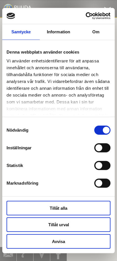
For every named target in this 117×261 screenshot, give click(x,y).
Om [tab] (95, 31)
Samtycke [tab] (21, 31)
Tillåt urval (58, 224)
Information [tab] (58, 31)
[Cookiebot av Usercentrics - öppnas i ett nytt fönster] (85, 16)
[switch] (102, 147)
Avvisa (58, 241)
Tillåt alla (58, 207)
